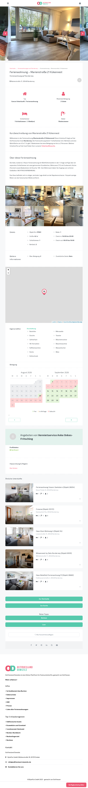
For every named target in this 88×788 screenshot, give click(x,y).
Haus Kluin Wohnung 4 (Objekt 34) (49, 531)
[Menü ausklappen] (80, 499)
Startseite (13, 68)
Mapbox (60, 322)
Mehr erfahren (11, 680)
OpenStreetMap (68, 322)
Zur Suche (44, 605)
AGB (7, 702)
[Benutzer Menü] (80, 3)
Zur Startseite (44, 599)
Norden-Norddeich (13, 733)
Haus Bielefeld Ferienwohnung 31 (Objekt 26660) (55, 575)
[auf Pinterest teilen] (41, 645)
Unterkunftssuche (48, 146)
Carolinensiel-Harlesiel (15, 729)
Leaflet (54, 322)
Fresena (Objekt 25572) (45, 509)
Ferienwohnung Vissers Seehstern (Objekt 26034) (55, 487)
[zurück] (14, 420)
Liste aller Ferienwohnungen (17, 709)
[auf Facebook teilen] (31, 645)
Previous (5, 33)
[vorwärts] (71, 420)
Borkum (44, 618)
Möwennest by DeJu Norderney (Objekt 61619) (54, 553)
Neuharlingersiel (12, 736)
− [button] (8, 273)
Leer (44, 624)
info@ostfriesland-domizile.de (19, 762)
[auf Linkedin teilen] (46, 645)
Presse (9, 706)
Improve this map (77, 322)
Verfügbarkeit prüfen (76, 785)
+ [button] (8, 269)
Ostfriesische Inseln (13, 722)
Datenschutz (11, 695)
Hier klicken (13, 468)
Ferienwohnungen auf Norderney (28, 68)
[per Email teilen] (57, 645)
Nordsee (9, 740)
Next (82, 33)
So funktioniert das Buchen (16, 691)
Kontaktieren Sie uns (16, 767)
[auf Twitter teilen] (36, 645)
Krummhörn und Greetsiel (16, 725)
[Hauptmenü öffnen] (7, 3)
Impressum (10, 698)
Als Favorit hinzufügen (44, 635)
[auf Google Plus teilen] (51, 645)
